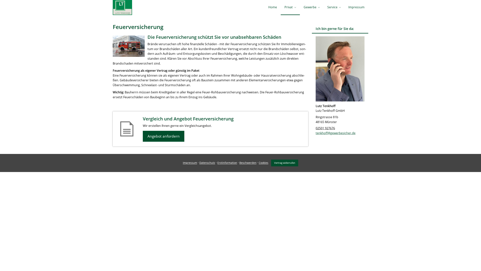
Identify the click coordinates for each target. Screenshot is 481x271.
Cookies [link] (263, 163)
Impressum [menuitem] (356, 7)
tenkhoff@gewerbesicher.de (335, 133)
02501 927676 (325, 128)
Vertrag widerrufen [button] (284, 162)
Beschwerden (247, 163)
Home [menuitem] (272, 7)
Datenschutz (207, 163)
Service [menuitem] (332, 7)
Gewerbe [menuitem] (310, 7)
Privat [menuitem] (288, 7)
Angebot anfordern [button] (163, 136)
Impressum (190, 163)
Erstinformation (227, 163)
